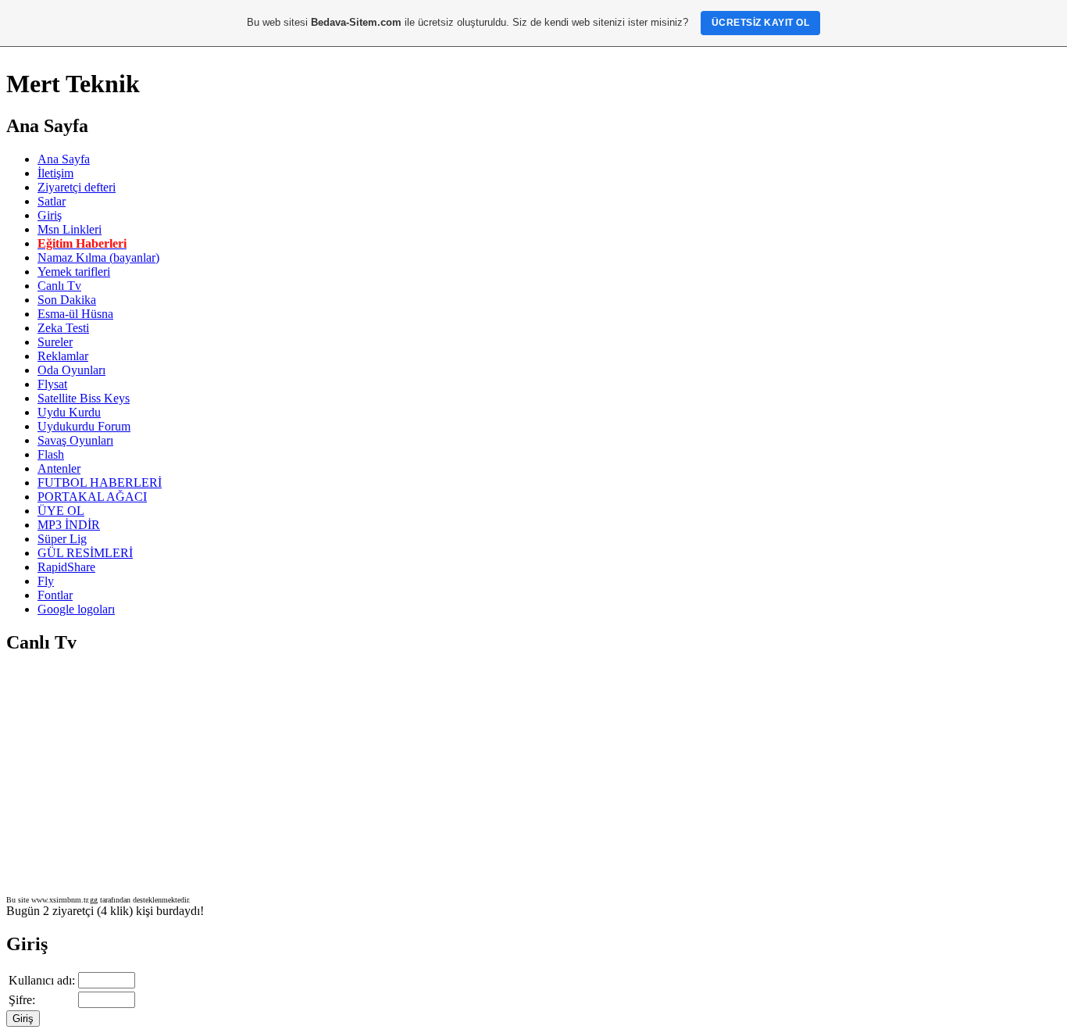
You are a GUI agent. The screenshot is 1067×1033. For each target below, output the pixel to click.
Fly (45, 581)
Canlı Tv (59, 285)
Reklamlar (62, 356)
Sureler (55, 342)
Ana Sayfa (63, 159)
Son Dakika (66, 299)
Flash (50, 454)
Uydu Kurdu (69, 412)
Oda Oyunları (71, 370)
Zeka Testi (63, 327)
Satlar (51, 201)
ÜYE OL (60, 510)
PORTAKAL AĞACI (92, 496)
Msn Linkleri (69, 229)
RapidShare (66, 567)
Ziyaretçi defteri (76, 187)
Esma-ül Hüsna (75, 313)
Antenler (58, 468)
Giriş (49, 215)
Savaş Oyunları (75, 440)
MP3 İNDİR (68, 524)
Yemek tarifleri (73, 271)
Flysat (52, 384)
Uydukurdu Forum (83, 426)
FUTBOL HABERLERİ (99, 482)
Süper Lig (62, 538)
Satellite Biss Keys (83, 398)
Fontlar (55, 595)
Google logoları (76, 609)
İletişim (55, 173)
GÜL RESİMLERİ (85, 552)
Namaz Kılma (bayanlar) (98, 257)
